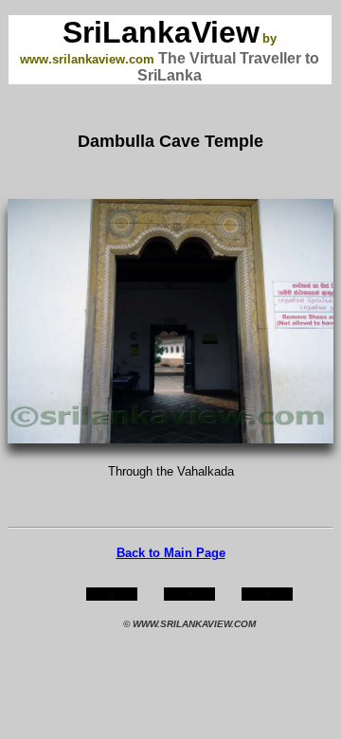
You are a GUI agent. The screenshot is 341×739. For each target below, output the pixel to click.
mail (267, 593)
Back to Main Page (171, 553)
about (190, 593)
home (112, 593)
